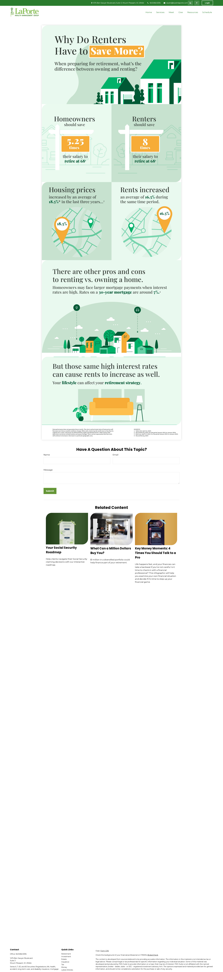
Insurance (65, 962)
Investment (66, 957)
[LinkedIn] (190, 3)
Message (48, 470)
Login (207, 3)
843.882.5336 (155, 3)
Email (115, 455)
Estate (64, 959)
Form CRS (104, 951)
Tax (62, 965)
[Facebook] (196, 3)
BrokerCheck (153, 955)
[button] (149, 12)
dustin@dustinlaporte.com (177, 3)
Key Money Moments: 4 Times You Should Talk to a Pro (155, 553)
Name (47, 455)
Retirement (66, 954)
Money (64, 967)
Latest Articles (67, 970)
